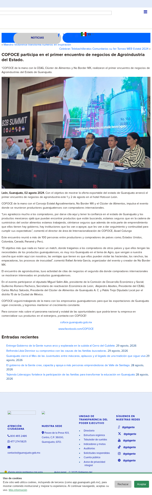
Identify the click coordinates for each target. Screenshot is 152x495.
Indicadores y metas (94, 444)
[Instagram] (71, 35)
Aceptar (141, 484)
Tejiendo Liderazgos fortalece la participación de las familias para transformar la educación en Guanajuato (70, 374)
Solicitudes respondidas (96, 453)
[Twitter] (65, 35)
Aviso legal (60, 472)
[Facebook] (60, 35)
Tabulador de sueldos (95, 439)
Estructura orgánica (94, 435)
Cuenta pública (91, 457)
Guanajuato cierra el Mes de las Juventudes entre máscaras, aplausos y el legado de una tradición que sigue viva (75, 356)
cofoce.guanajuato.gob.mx (76, 322)
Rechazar (123, 484)
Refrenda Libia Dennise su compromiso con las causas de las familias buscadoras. (56, 351)
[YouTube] (77, 35)
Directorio (88, 430)
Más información (18, 490)
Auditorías (89, 448)
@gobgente (128, 427)
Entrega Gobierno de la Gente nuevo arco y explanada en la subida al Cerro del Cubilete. (60, 345)
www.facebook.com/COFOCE (76, 329)
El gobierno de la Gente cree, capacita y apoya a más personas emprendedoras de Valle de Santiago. (68, 365)
